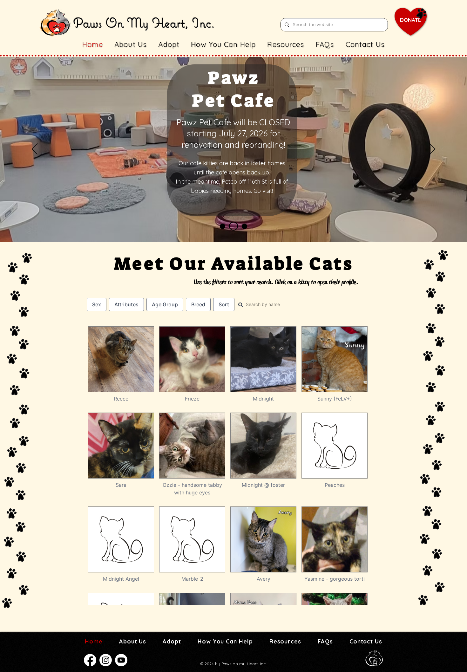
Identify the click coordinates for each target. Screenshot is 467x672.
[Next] (432, 149)
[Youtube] (121, 660)
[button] (169, 44)
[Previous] (34, 149)
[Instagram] (105, 660)
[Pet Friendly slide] (242, 226)
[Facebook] (90, 660)
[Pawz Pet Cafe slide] (231, 226)
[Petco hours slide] (222, 226)
